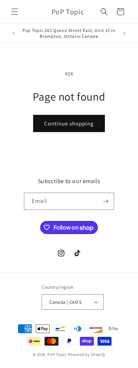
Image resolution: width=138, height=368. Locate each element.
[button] (15, 12)
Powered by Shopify (87, 354)
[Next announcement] (124, 33)
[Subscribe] (106, 201)
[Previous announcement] (14, 33)
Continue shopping (69, 123)
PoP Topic (56, 354)
